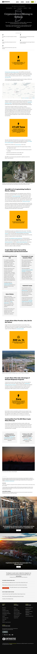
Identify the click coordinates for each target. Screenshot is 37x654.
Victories (3, 616)
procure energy (18, 144)
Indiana (30, 8)
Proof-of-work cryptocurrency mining (12, 71)
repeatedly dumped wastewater (16, 238)
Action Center (16, 609)
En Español (4, 609)
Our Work (22, 2)
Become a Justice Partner (17, 613)
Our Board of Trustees (5, 610)
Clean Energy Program (6, 491)
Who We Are (4, 607)
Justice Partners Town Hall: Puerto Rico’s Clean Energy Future (13, 593)
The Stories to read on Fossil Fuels (8, 580)
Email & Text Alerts (16, 610)
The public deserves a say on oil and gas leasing (18, 587)
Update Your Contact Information (29, 614)
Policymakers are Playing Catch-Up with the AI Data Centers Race (14, 584)
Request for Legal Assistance (6, 622)
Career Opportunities (5, 617)
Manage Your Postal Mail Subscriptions (29, 612)
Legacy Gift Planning (17, 614)
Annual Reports (4, 614)
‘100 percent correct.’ (26, 201)
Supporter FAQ (16, 617)
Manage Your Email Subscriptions (28, 609)
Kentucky (25, 8)
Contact (3, 620)
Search (35, 2)
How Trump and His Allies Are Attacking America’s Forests (13, 596)
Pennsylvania (20, 8)
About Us (17, 2)
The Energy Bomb (9, 8)
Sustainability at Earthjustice (6, 613)
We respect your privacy (12, 643)
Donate (32, 2)
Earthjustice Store (16, 616)
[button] (3, 84)
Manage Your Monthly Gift (29, 607)
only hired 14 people (20, 328)
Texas (15, 8)
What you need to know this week (8, 591)
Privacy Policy (4, 619)
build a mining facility (16, 196)
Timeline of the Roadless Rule (7, 598)
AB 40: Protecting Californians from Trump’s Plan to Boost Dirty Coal (14, 582)
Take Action (27, 2)
